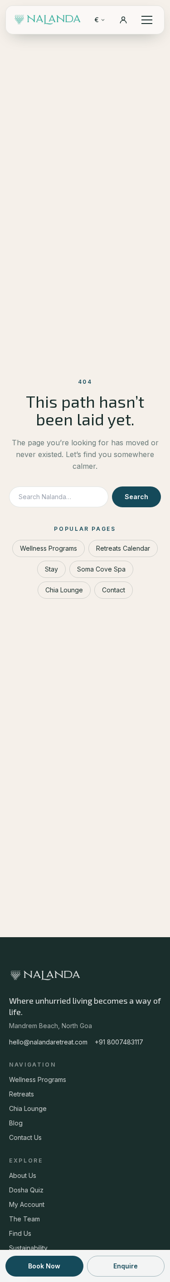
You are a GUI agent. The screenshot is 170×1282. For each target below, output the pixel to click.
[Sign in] (123, 20)
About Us (22, 1175)
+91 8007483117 (119, 1042)
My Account (26, 1204)
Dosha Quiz (26, 1190)
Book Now (44, 1266)
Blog (16, 1123)
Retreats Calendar (123, 548)
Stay (51, 569)
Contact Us (25, 1137)
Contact (113, 590)
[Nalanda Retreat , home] (48, 19)
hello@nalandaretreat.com (48, 1042)
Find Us (20, 1233)
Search (136, 496)
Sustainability (28, 1248)
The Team (24, 1219)
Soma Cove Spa (101, 569)
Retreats (21, 1094)
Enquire (125, 1266)
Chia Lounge (64, 590)
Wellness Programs (48, 548)
